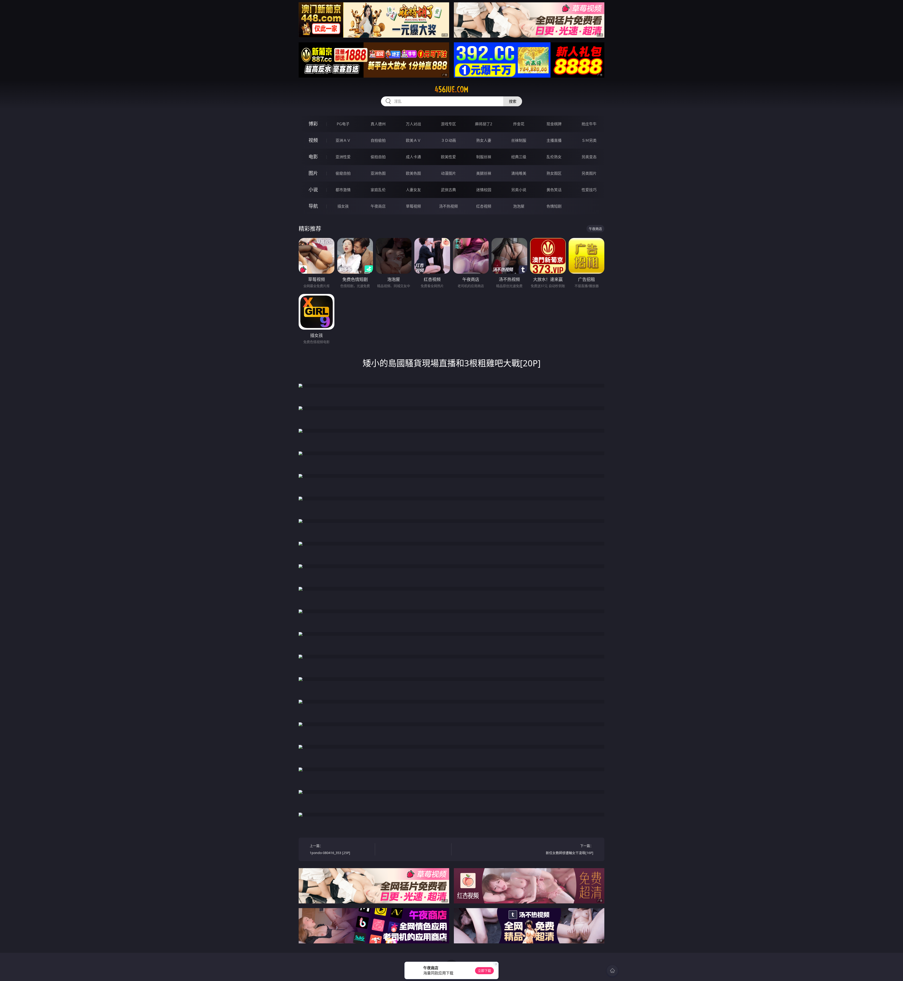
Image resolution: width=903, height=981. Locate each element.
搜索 (512, 101)
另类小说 (518, 189)
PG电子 (343, 124)
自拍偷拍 (378, 140)
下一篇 (569, 849)
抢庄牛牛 (589, 124)
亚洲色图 (378, 173)
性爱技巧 (589, 189)
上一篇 (330, 849)
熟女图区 (554, 173)
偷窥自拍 (343, 173)
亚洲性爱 (343, 156)
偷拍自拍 (378, 156)
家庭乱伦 (378, 189)
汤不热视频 (448, 206)
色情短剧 (554, 206)
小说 (313, 189)
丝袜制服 (518, 140)
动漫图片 (448, 173)
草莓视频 (413, 206)
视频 (313, 140)
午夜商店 (378, 206)
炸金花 (518, 124)
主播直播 (554, 140)
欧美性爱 (448, 156)
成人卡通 (413, 156)
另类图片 (589, 173)
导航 (313, 206)
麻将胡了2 (483, 124)
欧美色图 (413, 173)
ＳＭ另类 (589, 140)
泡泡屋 (518, 206)
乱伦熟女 (554, 156)
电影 (313, 157)
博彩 (313, 124)
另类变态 (589, 156)
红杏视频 (483, 206)
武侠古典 (448, 189)
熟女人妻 (483, 140)
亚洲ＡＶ (343, 140)
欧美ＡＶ (413, 140)
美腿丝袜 (483, 173)
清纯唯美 (518, 173)
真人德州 (378, 124)
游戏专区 (448, 124)
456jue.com (451, 89)
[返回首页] (612, 970)
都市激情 (343, 189)
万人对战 (413, 124)
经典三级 (518, 156)
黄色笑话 (554, 189)
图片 (313, 173)
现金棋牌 (554, 124)
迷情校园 (483, 189)
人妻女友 (413, 189)
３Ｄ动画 (448, 140)
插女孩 (343, 206)
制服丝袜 (483, 156)
